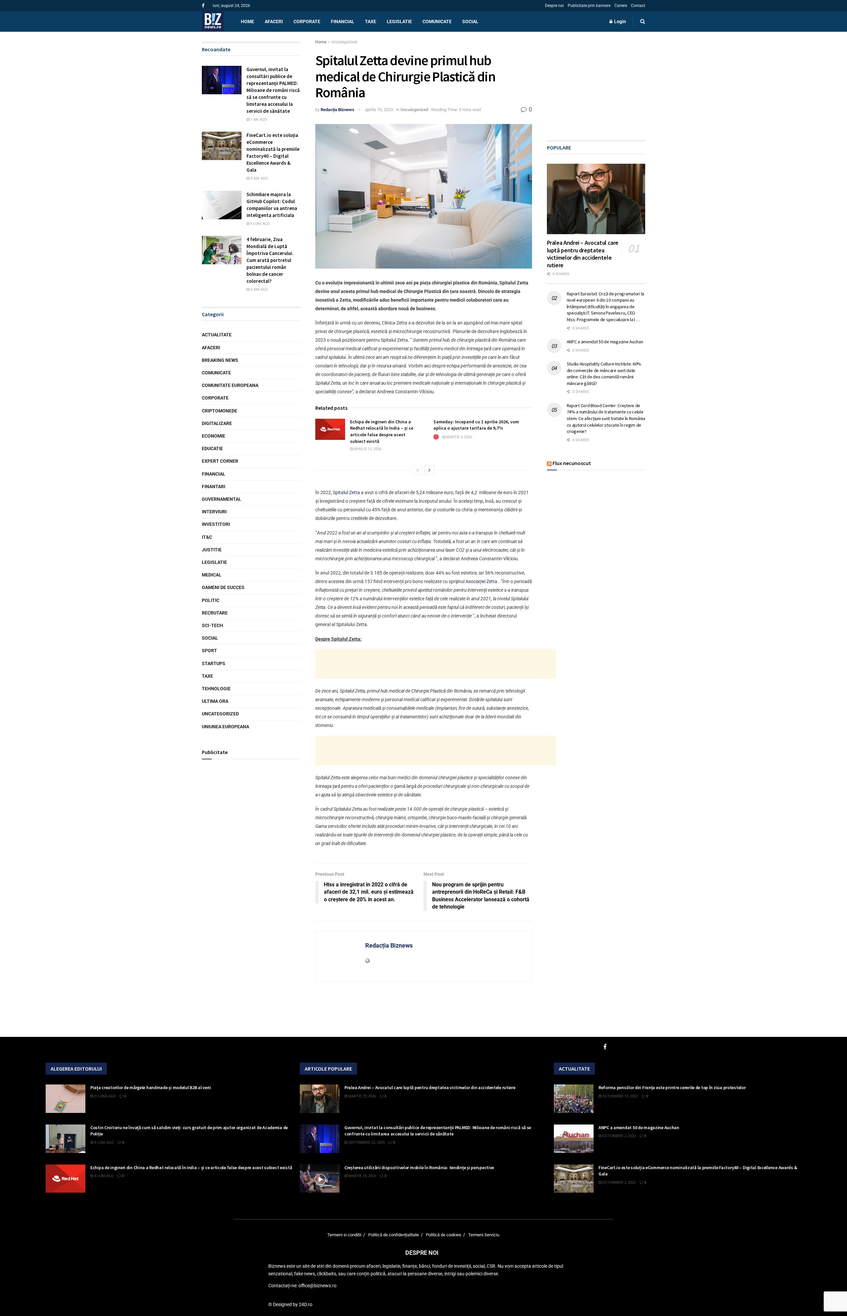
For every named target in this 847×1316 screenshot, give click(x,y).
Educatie (212, 448)
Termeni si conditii (344, 1234)
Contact (638, 5)
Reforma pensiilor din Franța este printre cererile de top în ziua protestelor (672, 1087)
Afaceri (274, 21)
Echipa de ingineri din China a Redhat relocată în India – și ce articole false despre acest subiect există (381, 431)
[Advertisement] (435, 664)
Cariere (620, 5)
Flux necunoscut (572, 463)
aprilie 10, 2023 (379, 109)
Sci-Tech (212, 625)
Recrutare (215, 613)
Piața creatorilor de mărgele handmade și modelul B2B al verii (150, 1087)
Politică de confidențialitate (393, 1234)
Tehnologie (216, 688)
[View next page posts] (429, 470)
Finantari (213, 486)
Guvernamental (221, 499)
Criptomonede (219, 410)
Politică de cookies (443, 1234)
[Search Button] (642, 21)
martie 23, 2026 (361, 1096)
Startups (213, 663)
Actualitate (217, 335)
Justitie (212, 549)
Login (619, 21)
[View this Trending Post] (436, 437)
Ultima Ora (215, 701)
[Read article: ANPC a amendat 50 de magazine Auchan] (574, 1139)
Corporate (306, 21)
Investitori (216, 524)
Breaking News (220, 360)
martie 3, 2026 (458, 437)
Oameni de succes (223, 587)
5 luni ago (259, 224)
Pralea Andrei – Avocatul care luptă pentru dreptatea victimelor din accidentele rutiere (583, 254)
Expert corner (220, 461)
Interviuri (214, 511)
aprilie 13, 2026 (367, 449)
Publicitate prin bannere (589, 5)
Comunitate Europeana (230, 385)
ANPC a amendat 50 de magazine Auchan (605, 342)
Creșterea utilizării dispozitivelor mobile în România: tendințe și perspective (419, 1167)
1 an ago (258, 119)
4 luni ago (103, 1142)
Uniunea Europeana (225, 726)
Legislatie (399, 21)
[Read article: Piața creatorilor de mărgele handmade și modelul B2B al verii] (65, 1098)
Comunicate (437, 21)
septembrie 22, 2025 (366, 1142)
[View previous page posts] (418, 470)
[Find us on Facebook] (203, 6)
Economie (213, 436)
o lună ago (104, 1096)
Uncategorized (344, 42)
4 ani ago (258, 178)
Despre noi (554, 5)
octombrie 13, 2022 (620, 1096)
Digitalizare (217, 423)
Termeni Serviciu (483, 1234)
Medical (211, 574)
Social (470, 21)
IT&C (207, 537)
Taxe (370, 21)
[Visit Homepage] (213, 21)
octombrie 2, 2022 (619, 1136)
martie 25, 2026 (361, 1176)
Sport (209, 651)
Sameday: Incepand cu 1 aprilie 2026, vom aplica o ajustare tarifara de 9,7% (476, 425)
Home (247, 21)
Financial (342, 21)
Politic (210, 600)
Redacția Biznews (337, 109)
